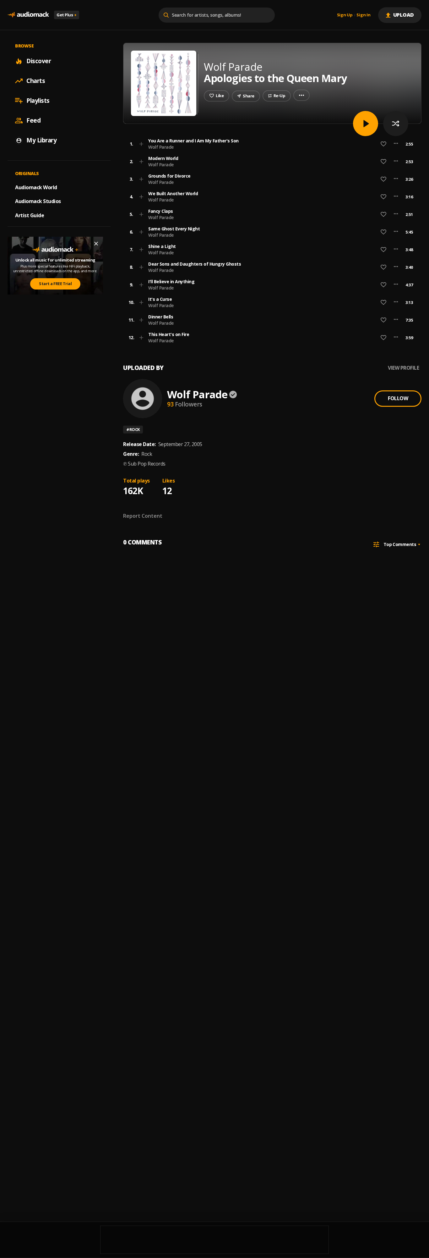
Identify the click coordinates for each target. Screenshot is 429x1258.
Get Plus (67, 15)
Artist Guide (29, 215)
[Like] (383, 143)
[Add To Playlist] (141, 144)
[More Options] (396, 144)
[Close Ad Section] (96, 243)
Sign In (363, 15)
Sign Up (345, 15)
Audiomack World (36, 187)
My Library (41, 140)
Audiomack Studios (38, 201)
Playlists (38, 101)
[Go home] (28, 14)
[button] (270, 144)
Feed (33, 120)
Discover (38, 61)
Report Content (142, 515)
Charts (35, 81)
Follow (398, 398)
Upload (403, 14)
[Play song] (365, 123)
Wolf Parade (161, 147)
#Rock (133, 429)
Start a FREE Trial (55, 283)
